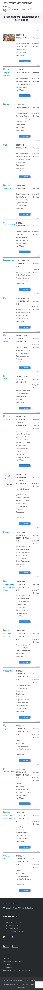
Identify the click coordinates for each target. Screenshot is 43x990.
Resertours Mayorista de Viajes (18, 980)
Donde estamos (8, 967)
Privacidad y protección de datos (14, 984)
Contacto (6, 964)
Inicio (5, 956)
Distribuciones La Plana (14, 931)
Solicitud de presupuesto (12, 961)
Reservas (6, 959)
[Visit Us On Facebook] (26, 908)
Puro (37, 980)
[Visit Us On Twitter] (10, 908)
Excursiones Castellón (14, 922)
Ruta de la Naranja (12, 928)
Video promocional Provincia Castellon (16, 970)
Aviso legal (21, 987)
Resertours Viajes (12, 925)
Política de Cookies (31, 984)
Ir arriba (37, 30)
